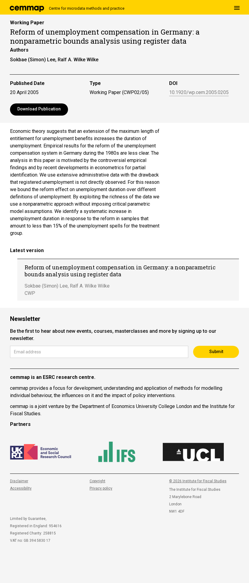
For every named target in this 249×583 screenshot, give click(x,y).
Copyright (97, 481)
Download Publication (39, 108)
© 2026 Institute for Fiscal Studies (198, 481)
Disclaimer (19, 481)
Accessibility (21, 488)
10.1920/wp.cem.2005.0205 (199, 92)
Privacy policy (101, 488)
